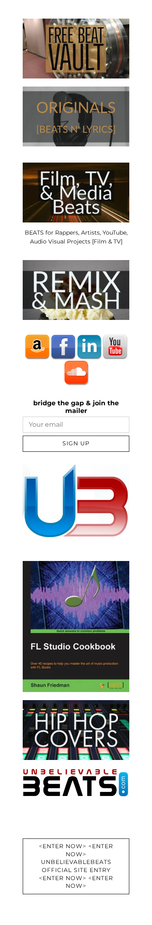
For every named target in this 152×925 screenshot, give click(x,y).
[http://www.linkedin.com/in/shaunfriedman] (89, 347)
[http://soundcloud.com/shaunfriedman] (76, 372)
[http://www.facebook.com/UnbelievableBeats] (63, 347)
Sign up (76, 443)
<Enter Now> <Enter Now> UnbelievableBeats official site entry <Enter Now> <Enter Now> (76, 865)
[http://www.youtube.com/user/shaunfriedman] (115, 347)
